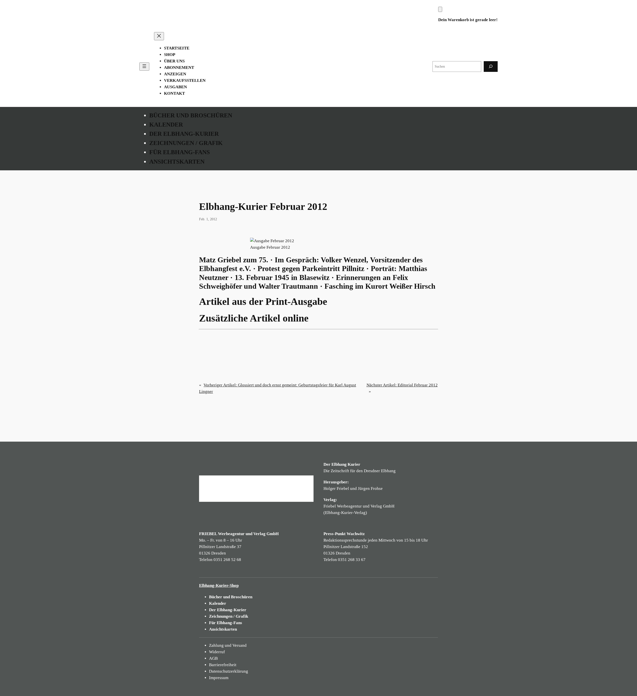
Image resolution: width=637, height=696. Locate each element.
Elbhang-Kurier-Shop (219, 585)
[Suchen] (491, 66)
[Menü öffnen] (144, 66)
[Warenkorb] (440, 9)
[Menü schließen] (159, 36)
